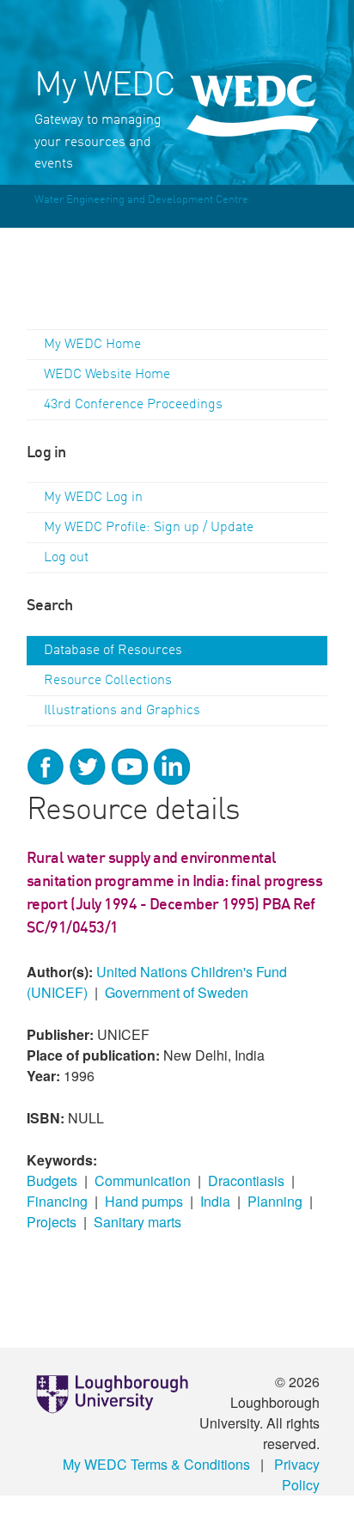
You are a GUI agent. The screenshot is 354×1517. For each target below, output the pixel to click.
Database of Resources (113, 651)
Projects (51, 1222)
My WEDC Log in (93, 498)
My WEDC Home (92, 345)
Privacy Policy (297, 1474)
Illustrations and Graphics (122, 711)
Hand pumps (144, 1201)
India (215, 1201)
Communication (143, 1180)
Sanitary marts (137, 1222)
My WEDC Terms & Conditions (156, 1464)
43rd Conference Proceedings (133, 405)
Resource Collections (108, 681)
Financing (57, 1201)
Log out (66, 558)
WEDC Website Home (107, 375)
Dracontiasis (246, 1180)
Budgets (52, 1180)
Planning (274, 1201)
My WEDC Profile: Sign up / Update (148, 528)
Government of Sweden (176, 992)
